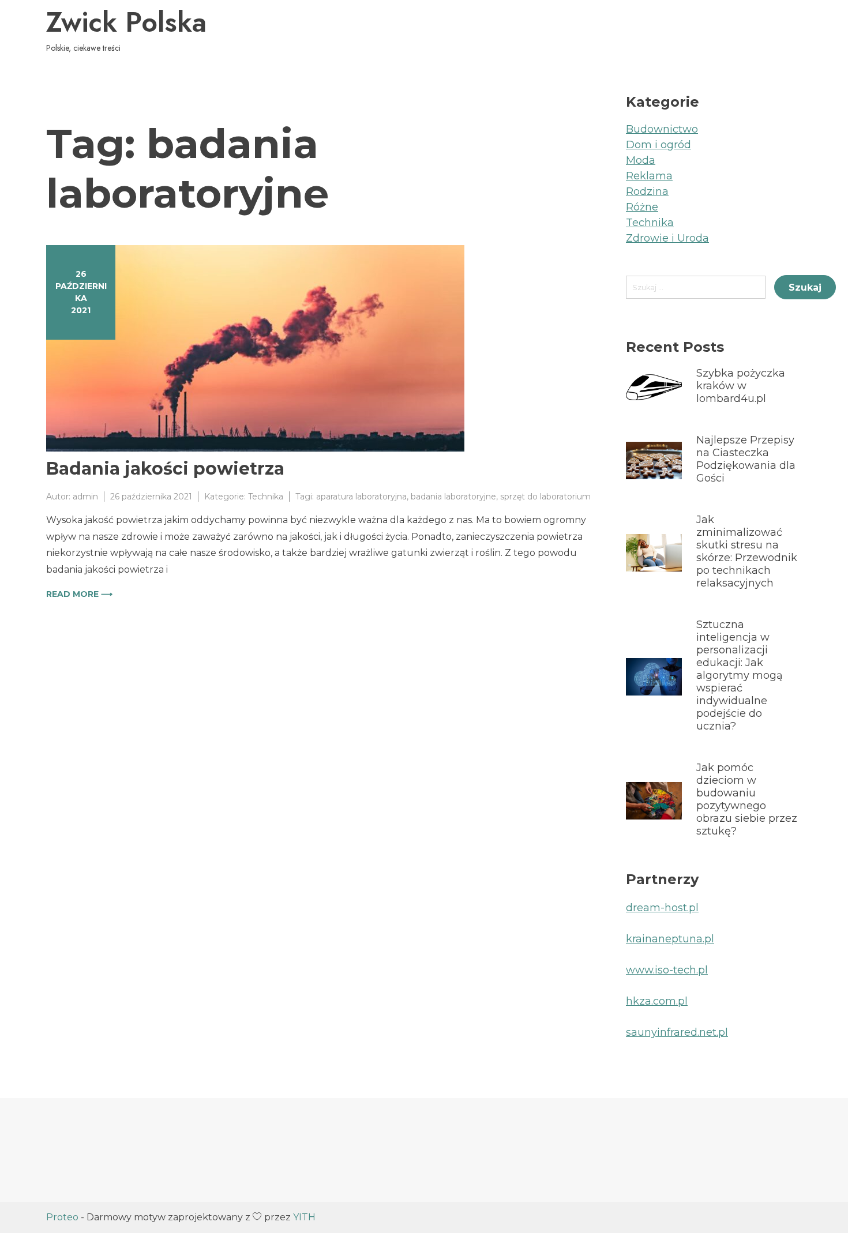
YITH (304, 1217)
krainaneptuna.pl (670, 939)
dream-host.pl (662, 907)
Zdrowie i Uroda (667, 238)
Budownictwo (662, 129)
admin (85, 496)
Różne (642, 207)
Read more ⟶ (79, 594)
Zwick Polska (126, 22)
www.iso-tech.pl (667, 970)
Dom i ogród (658, 144)
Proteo (62, 1217)
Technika (265, 496)
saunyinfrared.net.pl (677, 1032)
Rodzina (647, 191)
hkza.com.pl (657, 1001)
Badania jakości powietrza (165, 468)
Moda (640, 160)
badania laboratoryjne (453, 496)
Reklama (649, 176)
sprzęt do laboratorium (545, 496)
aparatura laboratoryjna (361, 496)
